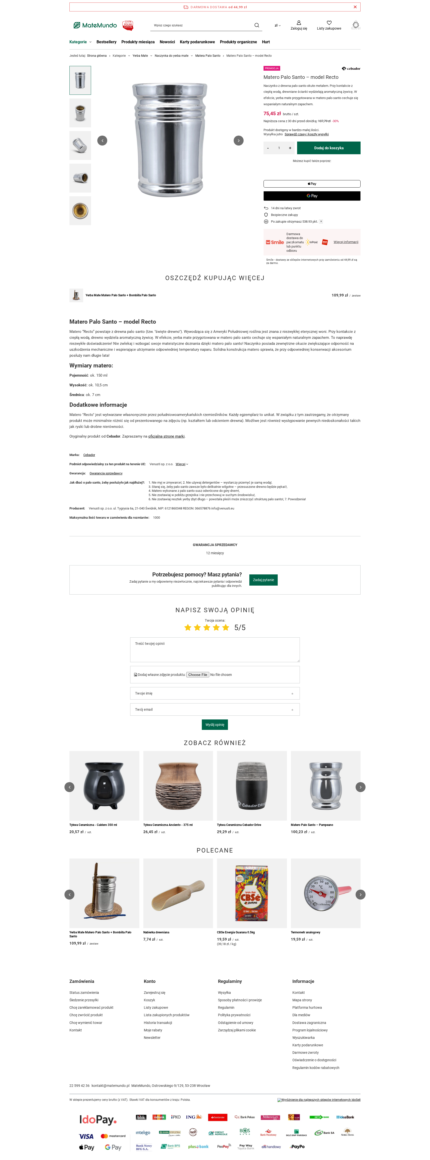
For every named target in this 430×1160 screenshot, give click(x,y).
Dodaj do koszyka (329, 148)
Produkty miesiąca (138, 42)
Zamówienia (81, 981)
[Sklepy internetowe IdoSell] (319, 1100)
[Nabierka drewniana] (178, 893)
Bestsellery (106, 42)
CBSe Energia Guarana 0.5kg (236, 932)
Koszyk (149, 1000)
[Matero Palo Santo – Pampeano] (326, 786)
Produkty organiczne (238, 42)
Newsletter (152, 1038)
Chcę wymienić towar (85, 1023)
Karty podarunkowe (197, 42)
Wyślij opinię (215, 725)
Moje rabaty (153, 1030)
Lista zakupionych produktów (167, 1015)
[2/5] (197, 627)
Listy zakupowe (156, 1007)
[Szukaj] (256, 25)
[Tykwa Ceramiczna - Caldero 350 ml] (104, 786)
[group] (170, 140)
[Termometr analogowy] (326, 893)
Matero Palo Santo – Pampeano (312, 825)
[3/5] (206, 627)
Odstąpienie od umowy (235, 1023)
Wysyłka (224, 993)
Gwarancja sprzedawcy (106, 473)
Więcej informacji (346, 242)
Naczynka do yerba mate (171, 55)
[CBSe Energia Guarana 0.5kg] (252, 893)
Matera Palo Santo (207, 55)
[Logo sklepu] (102, 25)
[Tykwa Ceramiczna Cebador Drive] (252, 786)
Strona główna (97, 55)
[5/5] (225, 627)
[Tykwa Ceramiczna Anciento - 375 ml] (178, 786)
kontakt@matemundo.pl (110, 1086)
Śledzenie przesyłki (83, 1000)
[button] (102, 141)
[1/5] (187, 627)
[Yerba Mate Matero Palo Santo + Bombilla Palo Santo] (76, 295)
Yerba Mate (140, 55)
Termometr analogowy (305, 932)
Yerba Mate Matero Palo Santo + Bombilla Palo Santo (121, 295)
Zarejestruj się (154, 993)
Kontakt (75, 1030)
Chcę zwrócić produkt (86, 1015)
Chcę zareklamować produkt (91, 1007)
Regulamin (226, 1007)
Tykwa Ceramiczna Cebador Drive (239, 825)
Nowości (167, 42)
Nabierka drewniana (156, 932)
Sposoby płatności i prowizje (240, 1000)
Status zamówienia (84, 993)
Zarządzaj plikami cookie (237, 1030)
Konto (150, 981)
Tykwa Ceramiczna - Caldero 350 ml (93, 825)
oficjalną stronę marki (166, 436)
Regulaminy (230, 981)
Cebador (89, 455)
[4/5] (216, 627)
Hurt (266, 42)
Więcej (180, 464)
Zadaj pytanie (263, 580)
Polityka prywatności (234, 1015)
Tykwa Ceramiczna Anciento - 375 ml (168, 825)
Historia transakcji (158, 1023)
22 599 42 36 (79, 1086)
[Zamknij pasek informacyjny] (355, 7)
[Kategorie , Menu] (91, 42)
